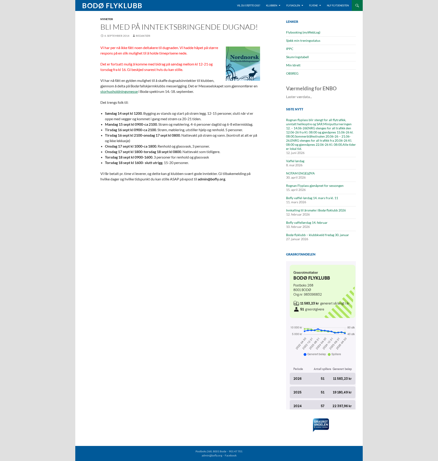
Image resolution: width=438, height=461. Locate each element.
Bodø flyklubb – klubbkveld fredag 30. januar (317, 235)
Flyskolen (293, 5)
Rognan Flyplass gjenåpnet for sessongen (315, 186)
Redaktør (143, 35)
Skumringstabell (297, 57)
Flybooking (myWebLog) (303, 32)
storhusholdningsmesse (119, 91)
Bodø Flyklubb (112, 5)
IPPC (289, 49)
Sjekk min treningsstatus (303, 40)
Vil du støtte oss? (248, 5)
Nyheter (106, 19)
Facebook (231, 455)
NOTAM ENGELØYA (300, 173)
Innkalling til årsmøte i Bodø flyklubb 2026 (316, 210)
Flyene (313, 5)
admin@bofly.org (212, 455)
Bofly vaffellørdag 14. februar (307, 222)
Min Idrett (293, 65)
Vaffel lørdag (295, 161)
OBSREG (292, 73)
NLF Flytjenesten (338, 5)
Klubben (271, 5)
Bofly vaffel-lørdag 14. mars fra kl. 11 (312, 198)
